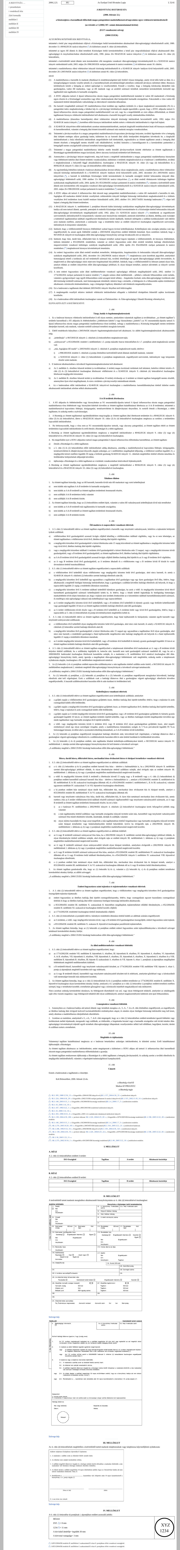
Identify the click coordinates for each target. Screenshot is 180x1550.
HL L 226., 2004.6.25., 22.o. (96, 1132)
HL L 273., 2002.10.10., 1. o (62, 1141)
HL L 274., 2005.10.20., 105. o (63, 1126)
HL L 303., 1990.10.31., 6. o (62, 1114)
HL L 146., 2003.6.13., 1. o (61, 1102)
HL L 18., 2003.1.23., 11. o (61, 1137)
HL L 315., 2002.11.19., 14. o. (132, 1099)
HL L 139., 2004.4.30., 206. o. (62, 1117)
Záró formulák (15, 15)
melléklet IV (14, 32)
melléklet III (14, 28)
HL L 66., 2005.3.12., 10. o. (118, 1141)
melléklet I (13, 19)
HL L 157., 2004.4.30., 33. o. (111, 1095)
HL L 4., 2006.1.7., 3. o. (114, 1102)
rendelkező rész (16, 11)
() (88, 47)
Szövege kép (54, 1317)
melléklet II (13, 24)
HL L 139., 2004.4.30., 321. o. (111, 1129)
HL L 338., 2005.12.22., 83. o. (155, 1117)
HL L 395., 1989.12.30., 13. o (62, 1095)
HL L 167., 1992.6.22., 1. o (61, 1108)
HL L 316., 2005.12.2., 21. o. (114, 1126)
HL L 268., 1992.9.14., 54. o (62, 1129)
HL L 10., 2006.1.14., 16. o (61, 1105)
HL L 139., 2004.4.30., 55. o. (62, 1132)
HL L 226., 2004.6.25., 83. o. (96, 1117)
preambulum (15, 7)
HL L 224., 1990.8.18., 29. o (62, 1099)
